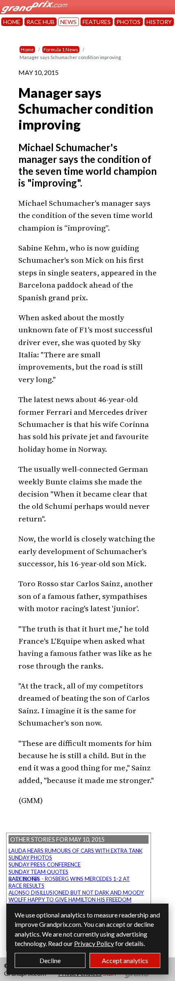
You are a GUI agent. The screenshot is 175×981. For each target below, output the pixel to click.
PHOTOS (128, 21)
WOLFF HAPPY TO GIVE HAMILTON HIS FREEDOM (70, 899)
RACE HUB (40, 21)
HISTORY (159, 21)
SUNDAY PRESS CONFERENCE (45, 864)
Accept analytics (125, 960)
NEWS (68, 21)
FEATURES (97, 21)
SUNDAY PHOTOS (30, 857)
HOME (11, 21)
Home (27, 49)
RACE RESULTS (26, 885)
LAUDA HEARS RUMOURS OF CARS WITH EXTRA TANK (75, 850)
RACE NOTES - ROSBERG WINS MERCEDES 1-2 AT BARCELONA (69, 878)
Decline (50, 960)
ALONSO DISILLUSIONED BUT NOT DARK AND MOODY (76, 892)
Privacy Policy (94, 943)
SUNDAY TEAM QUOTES (38, 872)
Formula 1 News (61, 49)
